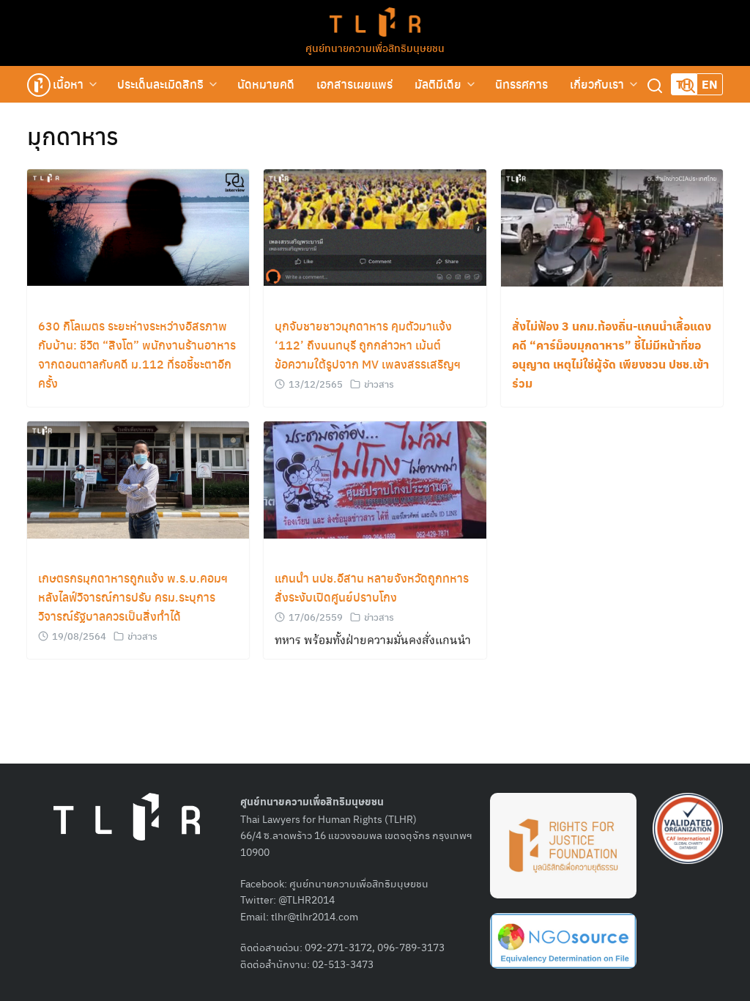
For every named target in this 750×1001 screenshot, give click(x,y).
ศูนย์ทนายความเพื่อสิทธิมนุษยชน (375, 47)
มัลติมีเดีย (438, 83)
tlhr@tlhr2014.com (314, 916)
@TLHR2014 (306, 899)
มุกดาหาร (73, 135)
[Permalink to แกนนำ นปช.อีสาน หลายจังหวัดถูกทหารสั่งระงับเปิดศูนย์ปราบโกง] (375, 478)
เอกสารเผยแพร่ (354, 83)
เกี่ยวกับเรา (597, 83)
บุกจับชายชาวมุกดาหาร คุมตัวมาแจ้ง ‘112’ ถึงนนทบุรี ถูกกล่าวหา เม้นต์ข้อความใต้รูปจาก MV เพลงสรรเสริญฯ (368, 344)
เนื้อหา (68, 83)
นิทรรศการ (521, 83)
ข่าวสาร (379, 384)
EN (710, 83)
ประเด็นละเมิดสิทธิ (160, 83)
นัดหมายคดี (265, 83)
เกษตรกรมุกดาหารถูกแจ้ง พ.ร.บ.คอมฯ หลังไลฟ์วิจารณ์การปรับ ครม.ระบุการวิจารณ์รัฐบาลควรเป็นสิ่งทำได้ (133, 596)
